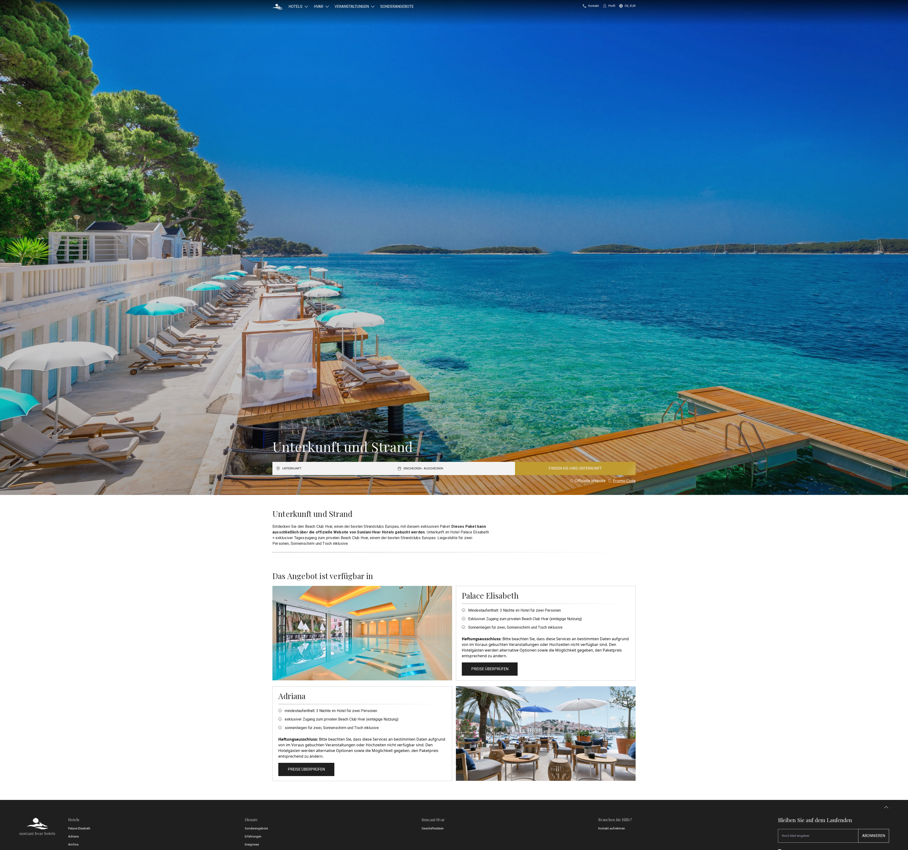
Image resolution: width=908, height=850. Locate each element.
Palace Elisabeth (79, 828)
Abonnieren (873, 835)
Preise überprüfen (489, 669)
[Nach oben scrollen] (886, 808)
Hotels (295, 6)
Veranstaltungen (352, 6)
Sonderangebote (397, 6)
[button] (277, 6)
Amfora (73, 844)
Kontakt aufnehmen (611, 828)
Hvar (318, 6)
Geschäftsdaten (433, 828)
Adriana (73, 836)
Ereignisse (252, 844)
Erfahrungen (253, 836)
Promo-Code (624, 480)
